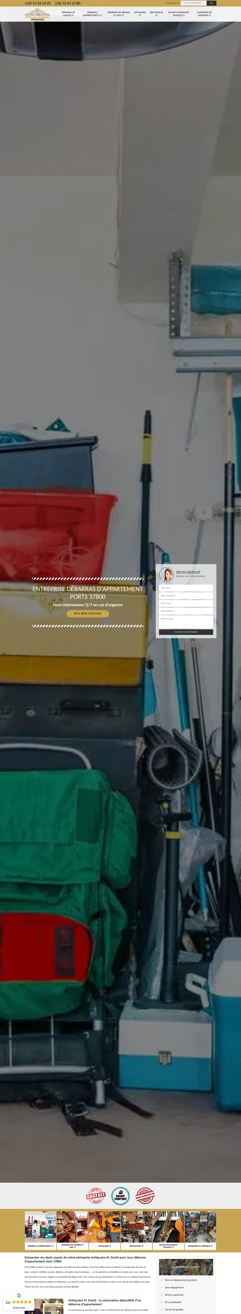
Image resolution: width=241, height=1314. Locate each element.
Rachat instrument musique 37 (178, 14)
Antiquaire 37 (140, 14)
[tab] (120, 657)
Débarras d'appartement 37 (92, 14)
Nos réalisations (87, 613)
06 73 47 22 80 (68, 4)
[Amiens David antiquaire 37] (37, 14)
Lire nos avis (19, 1308)
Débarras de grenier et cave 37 (119, 14)
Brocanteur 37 (156, 14)
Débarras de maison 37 (68, 14)
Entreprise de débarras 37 (204, 14)
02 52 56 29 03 (39, 4)
